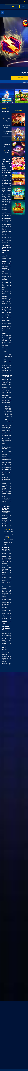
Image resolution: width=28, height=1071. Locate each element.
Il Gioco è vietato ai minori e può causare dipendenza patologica (13, 1)
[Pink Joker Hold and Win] (18, 163)
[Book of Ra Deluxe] (18, 119)
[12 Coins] (18, 208)
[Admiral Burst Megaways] (18, 178)
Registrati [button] (23, 6)
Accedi (12, 6)
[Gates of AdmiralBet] (18, 134)
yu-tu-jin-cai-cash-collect (6, 90)
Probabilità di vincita (14, 3)
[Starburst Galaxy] (18, 149)
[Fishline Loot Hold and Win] (18, 193)
